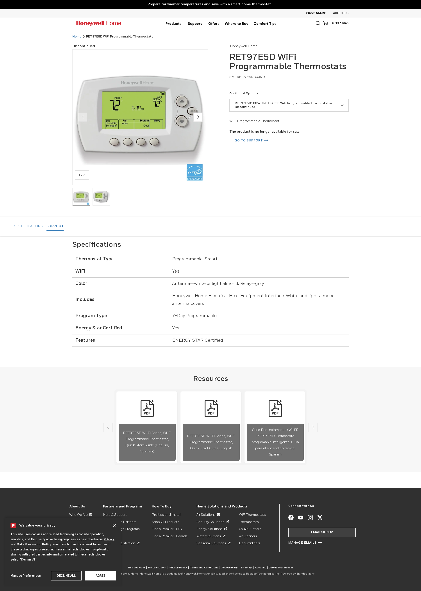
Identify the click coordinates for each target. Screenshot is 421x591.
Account (261, 567)
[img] (81, 197)
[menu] (173, 23)
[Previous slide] (108, 427)
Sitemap (247, 567)
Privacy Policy (179, 567)
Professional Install (166, 514)
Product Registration (121, 543)
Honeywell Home (128, 574)
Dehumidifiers (249, 543)
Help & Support (115, 514)
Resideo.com (138, 567)
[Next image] (198, 117)
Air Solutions (208, 514)
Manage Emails (302, 542)
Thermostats (249, 522)
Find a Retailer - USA (167, 529)
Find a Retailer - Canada (169, 536)
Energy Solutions (211, 529)
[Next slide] (313, 427)
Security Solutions (212, 522)
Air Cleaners (248, 536)
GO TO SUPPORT (249, 140)
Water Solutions (210, 536)
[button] (318, 23)
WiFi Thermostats (252, 514)
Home (76, 36)
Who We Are (80, 514)
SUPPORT (55, 226)
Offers (213, 23)
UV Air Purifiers (250, 529)
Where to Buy (236, 23)
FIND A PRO (340, 23)
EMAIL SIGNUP (322, 532)
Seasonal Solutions (213, 543)
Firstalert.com (158, 567)
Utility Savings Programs (121, 529)
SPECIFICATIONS (28, 226)
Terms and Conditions (205, 567)
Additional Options (243, 93)
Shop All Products (165, 522)
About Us (341, 13)
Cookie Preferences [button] (281, 567)
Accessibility (230, 567)
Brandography (305, 574)
